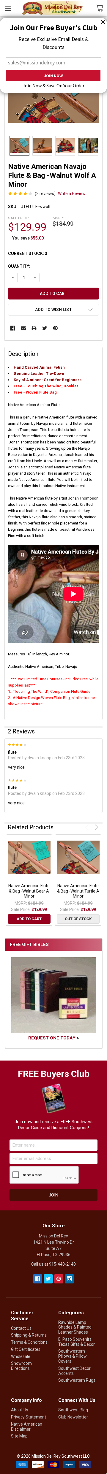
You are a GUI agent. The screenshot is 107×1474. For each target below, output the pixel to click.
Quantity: (19, 266)
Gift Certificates (25, 1349)
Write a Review (72, 193)
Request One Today (51, 1038)
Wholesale (20, 1356)
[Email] (23, 328)
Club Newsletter (73, 1417)
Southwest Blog (73, 1410)
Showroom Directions (21, 1366)
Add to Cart (29, 919)
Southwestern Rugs (76, 1380)
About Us (19, 1410)
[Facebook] (12, 328)
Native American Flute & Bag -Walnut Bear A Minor (29, 890)
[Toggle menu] (8, 8)
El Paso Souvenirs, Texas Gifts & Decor (76, 1342)
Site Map (19, 1436)
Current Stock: (27, 253)
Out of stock (78, 919)
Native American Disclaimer (26, 1427)
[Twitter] (44, 328)
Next (95, 827)
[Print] (34, 328)
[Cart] (101, 8)
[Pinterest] (55, 328)
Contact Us (21, 1328)
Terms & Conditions (29, 1342)
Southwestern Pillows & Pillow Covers (72, 1356)
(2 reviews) (45, 193)
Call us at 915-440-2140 (53, 1264)
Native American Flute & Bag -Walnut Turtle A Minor (78, 890)
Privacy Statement (28, 1417)
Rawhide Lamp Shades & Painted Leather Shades (75, 1327)
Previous (88, 827)
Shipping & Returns (29, 1335)
